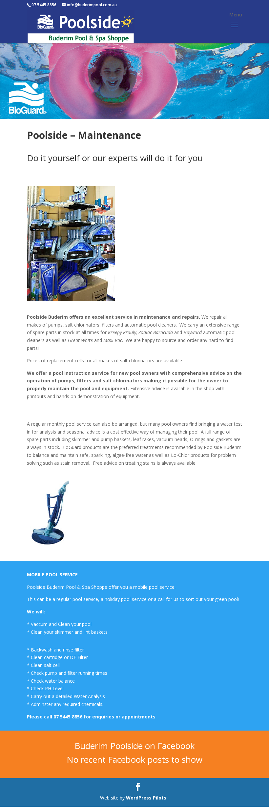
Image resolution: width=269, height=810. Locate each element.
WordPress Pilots (147, 798)
